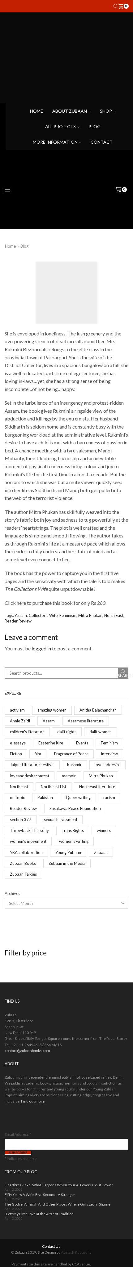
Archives (12, 893)
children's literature (27, 731)
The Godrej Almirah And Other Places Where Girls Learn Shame (57, 1204)
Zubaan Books (23, 863)
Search (123, 675)
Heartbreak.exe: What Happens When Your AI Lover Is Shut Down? (59, 1185)
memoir (69, 775)
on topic (17, 797)
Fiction (16, 753)
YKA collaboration (26, 852)
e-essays (18, 742)
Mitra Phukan (90, 615)
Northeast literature (97, 786)
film (38, 753)
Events (82, 742)
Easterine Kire (50, 742)
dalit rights (66, 731)
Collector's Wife (43, 615)
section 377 (20, 819)
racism (109, 797)
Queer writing (78, 797)
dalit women (100, 731)
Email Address (18, 1134)
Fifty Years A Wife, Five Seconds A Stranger (40, 1194)
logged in (41, 648)
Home (36, 111)
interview (109, 753)
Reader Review (18, 620)
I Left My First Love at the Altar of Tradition (39, 1213)
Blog (95, 126)
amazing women (51, 710)
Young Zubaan (68, 852)
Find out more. (33, 1101)
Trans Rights (73, 830)
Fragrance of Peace (71, 753)
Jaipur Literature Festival (32, 764)
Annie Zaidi (20, 720)
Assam (21, 615)
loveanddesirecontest (29, 775)
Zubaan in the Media (67, 863)
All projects (60, 126)
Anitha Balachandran (98, 710)
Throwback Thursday (29, 830)
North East (113, 615)
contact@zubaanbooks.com (27, 1050)
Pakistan (45, 797)
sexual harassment (60, 819)
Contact (102, 142)
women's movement (28, 841)
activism (17, 710)
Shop (106, 111)
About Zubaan (69, 111)
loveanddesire (107, 764)
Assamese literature (86, 720)
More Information (55, 142)
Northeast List (53, 786)
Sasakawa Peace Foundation (75, 808)
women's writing (73, 841)
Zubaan (101, 852)
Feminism (67, 615)
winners (104, 830)
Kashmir (74, 764)
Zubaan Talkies (23, 874)
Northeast (19, 786)
